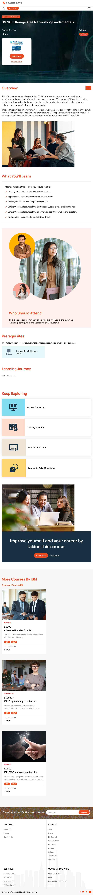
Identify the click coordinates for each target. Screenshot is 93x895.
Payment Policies (54, 873)
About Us (7, 829)
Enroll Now (16, 56)
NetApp (51, 848)
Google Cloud (53, 841)
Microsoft (52, 844)
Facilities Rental (10, 873)
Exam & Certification (11, 440)
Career (6, 833)
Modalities (8, 877)
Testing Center (9, 885)
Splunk (51, 852)
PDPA (50, 877)
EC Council (52, 837)
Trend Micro (52, 856)
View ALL (51, 859)
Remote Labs (9, 881)
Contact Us (8, 837)
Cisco (50, 833)
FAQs (4, 460)
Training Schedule (10, 420)
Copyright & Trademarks (57, 881)
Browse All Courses (11, 585)
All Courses (13, 8)
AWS (50, 829)
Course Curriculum (10, 400)
